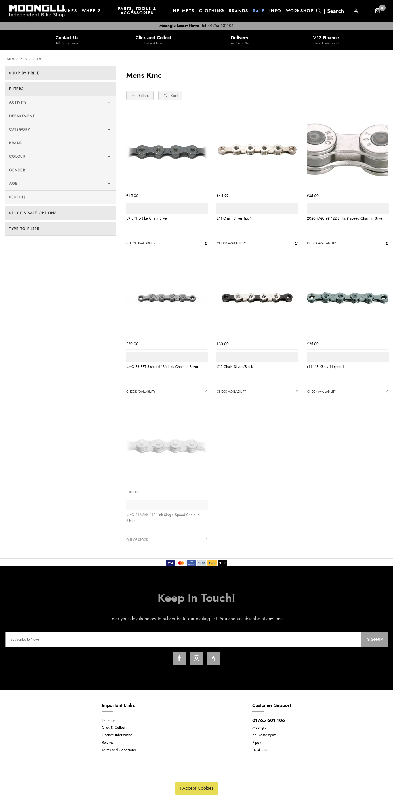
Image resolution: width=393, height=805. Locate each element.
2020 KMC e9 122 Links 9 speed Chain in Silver (345, 218)
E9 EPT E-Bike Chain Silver (147, 218)
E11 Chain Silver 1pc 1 (234, 218)
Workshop (300, 11)
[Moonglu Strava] (213, 658)
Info (275, 11)
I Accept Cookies (196, 788)
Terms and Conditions (119, 750)
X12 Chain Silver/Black (235, 367)
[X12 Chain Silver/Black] (257, 297)
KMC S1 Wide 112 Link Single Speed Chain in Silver (162, 518)
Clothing (211, 11)
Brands (238, 11)
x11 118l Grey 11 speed (325, 367)
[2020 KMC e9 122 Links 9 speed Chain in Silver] (347, 150)
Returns (107, 743)
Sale (259, 11)
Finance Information (117, 735)
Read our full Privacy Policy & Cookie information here (196, 775)
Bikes (70, 11)
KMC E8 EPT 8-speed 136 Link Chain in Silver (162, 367)
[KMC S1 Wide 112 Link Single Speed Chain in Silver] (166, 446)
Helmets (183, 11)
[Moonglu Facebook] (179, 658)
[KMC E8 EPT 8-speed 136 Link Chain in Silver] (166, 297)
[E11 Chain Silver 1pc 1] (257, 150)
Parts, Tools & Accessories (137, 11)
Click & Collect (113, 728)
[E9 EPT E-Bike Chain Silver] (166, 150)
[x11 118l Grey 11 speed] (347, 297)
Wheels (91, 11)
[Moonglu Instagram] (196, 658)
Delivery (108, 720)
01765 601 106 (268, 720)
